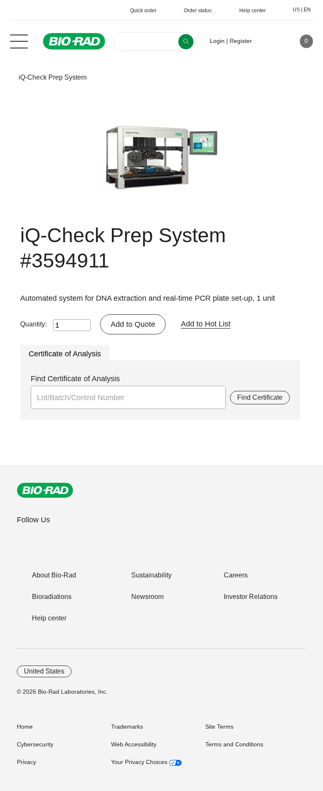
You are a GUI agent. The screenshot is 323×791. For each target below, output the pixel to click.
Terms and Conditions (234, 744)
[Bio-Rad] (45, 490)
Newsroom (147, 596)
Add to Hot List (205, 324)
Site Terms (219, 726)
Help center (49, 618)
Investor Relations (251, 596)
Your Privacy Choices (140, 762)
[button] (5, 77)
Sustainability (151, 575)
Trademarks (127, 726)
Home (25, 726)
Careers (236, 575)
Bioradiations (51, 596)
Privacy (26, 762)
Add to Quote (133, 324)
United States (44, 671)
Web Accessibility (133, 744)
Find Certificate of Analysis (75, 378)
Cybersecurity (35, 744)
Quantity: (33, 324)
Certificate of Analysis (65, 354)
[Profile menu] (270, 41)
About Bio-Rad (54, 575)
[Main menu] (18, 40)
